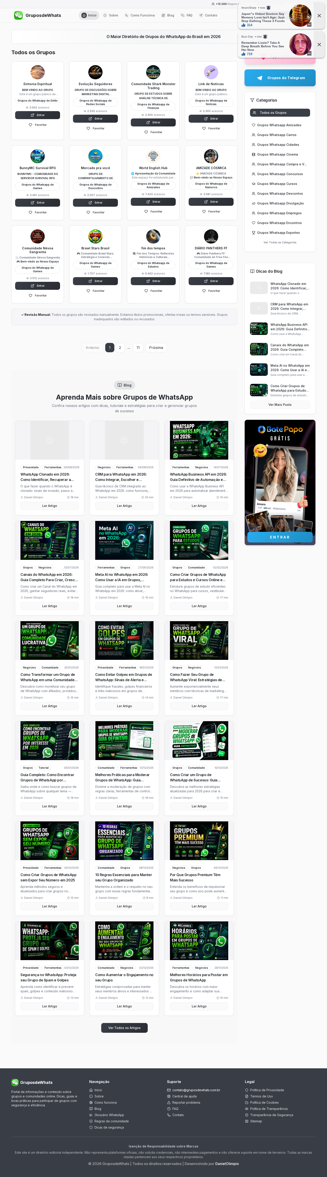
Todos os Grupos (273, 112)
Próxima (156, 347)
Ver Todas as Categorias (280, 242)
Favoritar (41, 124)
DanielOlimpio (227, 1163)
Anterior (93, 347)
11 (138, 347)
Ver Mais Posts (280, 404)
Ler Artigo (49, 506)
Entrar (41, 115)
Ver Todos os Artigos (124, 1028)
